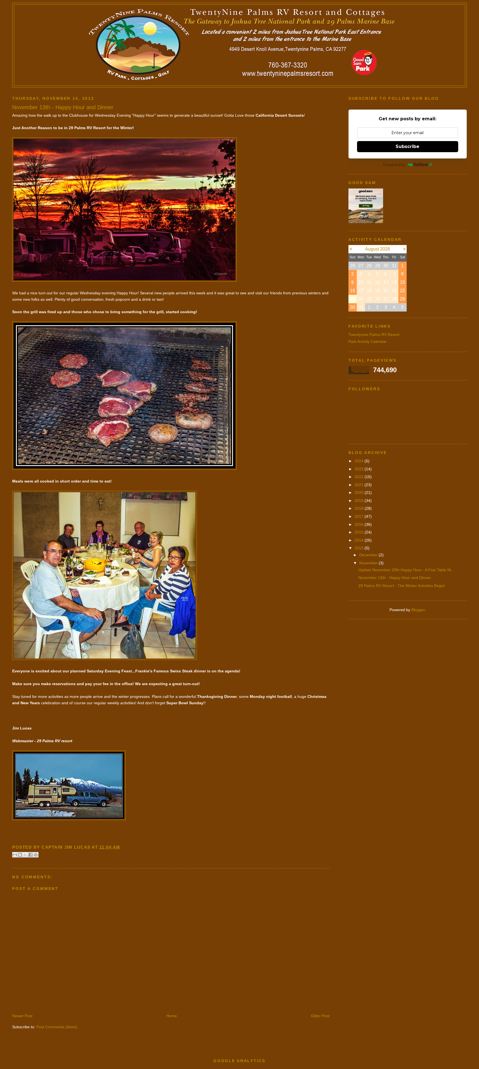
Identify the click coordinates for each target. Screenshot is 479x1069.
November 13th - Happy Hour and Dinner (394, 577)
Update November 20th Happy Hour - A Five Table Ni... (406, 570)
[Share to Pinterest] (36, 855)
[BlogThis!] (20, 855)
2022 (360, 476)
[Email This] (14, 855)
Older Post (320, 1016)
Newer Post (22, 1016)
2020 (360, 492)
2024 (360, 461)
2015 (360, 532)
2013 (360, 548)
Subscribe (407, 146)
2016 (360, 524)
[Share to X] (25, 855)
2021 (360, 485)
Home (171, 1016)
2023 (360, 469)
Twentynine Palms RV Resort (373, 334)
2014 (360, 540)
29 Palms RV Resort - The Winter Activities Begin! (401, 585)
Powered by (394, 164)
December (369, 555)
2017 (360, 516)
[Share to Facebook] (30, 855)
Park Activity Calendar (367, 341)
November (369, 563)
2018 (360, 508)
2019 (360, 500)
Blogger (418, 610)
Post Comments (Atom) (56, 1027)
